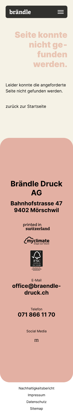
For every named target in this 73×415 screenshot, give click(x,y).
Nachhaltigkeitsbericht (36, 388)
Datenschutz (36, 402)
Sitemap (36, 409)
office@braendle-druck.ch (36, 289)
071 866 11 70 (36, 314)
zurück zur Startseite (26, 106)
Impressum (36, 395)
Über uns (36, 69)
